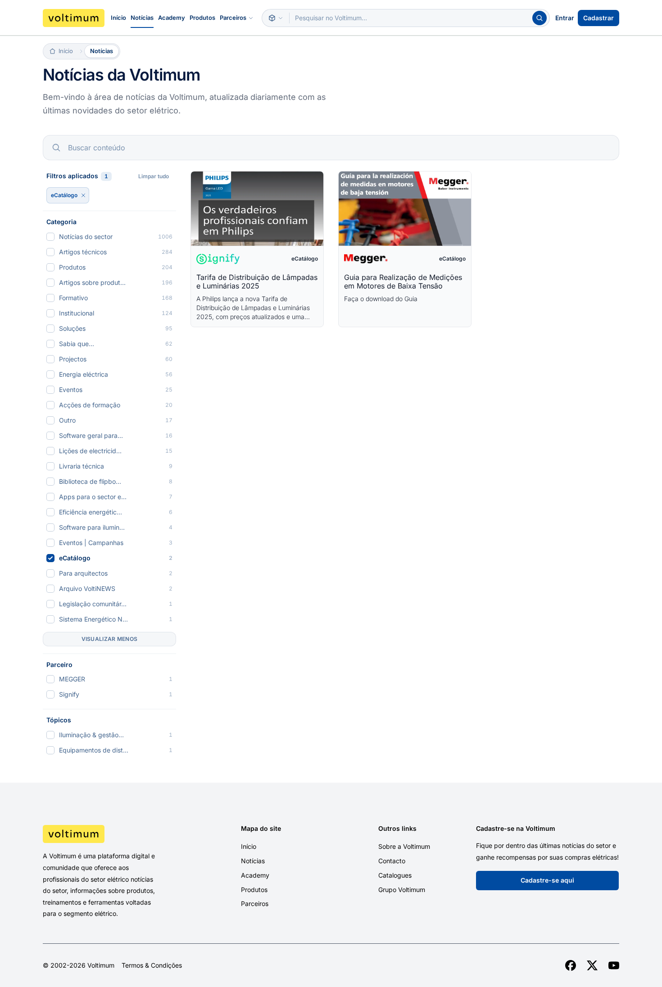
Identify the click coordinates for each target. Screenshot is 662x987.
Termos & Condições (152, 965)
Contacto (391, 861)
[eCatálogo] (83, 195)
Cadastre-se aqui (547, 880)
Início (118, 17)
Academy (171, 17)
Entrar (564, 18)
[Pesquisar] (539, 18)
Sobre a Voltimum (404, 846)
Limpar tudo (153, 176)
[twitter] (592, 965)
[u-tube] (613, 965)
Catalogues (395, 875)
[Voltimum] (73, 18)
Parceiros (233, 17)
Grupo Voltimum (401, 889)
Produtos (202, 17)
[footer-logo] (111, 834)
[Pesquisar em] (275, 18)
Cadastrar (598, 18)
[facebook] (570, 965)
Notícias (142, 17)
